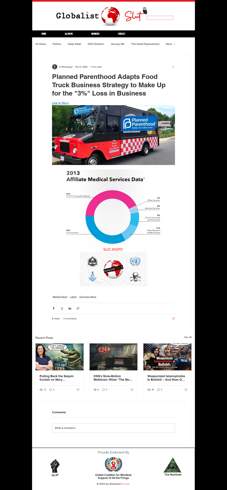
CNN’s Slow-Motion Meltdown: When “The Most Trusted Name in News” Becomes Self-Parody (113, 377)
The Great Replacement (145, 44)
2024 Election (96, 44)
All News (40, 44)
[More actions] (173, 67)
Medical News (60, 296)
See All (188, 337)
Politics (57, 44)
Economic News (87, 296)
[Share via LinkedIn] (69, 308)
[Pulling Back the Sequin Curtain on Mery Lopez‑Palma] (60, 356)
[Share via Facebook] (53, 308)
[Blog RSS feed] (87, 13)
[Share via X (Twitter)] (61, 308)
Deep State (74, 44)
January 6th (117, 44)
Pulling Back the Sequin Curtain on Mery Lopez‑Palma (57, 377)
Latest (73, 296)
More (169, 44)
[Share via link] (78, 308)
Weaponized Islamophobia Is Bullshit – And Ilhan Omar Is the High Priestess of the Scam (167, 377)
